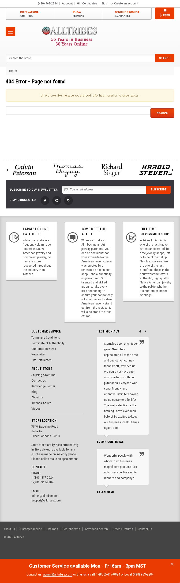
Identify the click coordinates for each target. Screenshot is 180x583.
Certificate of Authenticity (47, 343)
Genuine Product (127, 14)
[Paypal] (96, 554)
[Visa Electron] (146, 554)
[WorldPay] (113, 554)
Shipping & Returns (43, 375)
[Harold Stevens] (156, 169)
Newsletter (38, 354)
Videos (36, 408)
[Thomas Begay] (68, 169)
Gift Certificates (41, 360)
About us (9, 529)
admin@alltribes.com (57, 574)
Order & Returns (122, 529)
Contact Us (38, 380)
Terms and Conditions (45, 337)
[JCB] (169, 554)
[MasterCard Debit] (132, 554)
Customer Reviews (43, 349)
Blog (34, 391)
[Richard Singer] (112, 169)
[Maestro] (158, 554)
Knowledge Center (43, 386)
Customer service (30, 529)
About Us (37, 397)
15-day (78, 14)
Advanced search (96, 529)
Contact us (145, 529)
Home (13, 70)
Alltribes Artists (41, 403)
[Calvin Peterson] (24, 169)
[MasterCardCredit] (123, 554)
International (30, 14)
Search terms (71, 529)
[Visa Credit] (122, 554)
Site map (52, 529)
